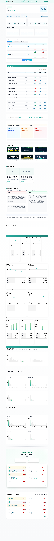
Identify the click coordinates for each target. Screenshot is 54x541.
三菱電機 (12, 466)
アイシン (32, 477)
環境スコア (32, 1)
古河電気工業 (13, 480)
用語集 (36, 1)
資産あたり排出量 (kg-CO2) (24, 41)
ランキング (27, 1)
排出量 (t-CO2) (9, 41)
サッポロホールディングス (14, 473)
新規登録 (46, 1)
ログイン (43, 1)
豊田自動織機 (13, 477)
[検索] (39, 1)
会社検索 (23, 1)
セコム (32, 470)
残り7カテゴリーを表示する (27, 60)
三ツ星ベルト (32, 480)
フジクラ (32, 512)
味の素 (32, 466)
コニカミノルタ (13, 470)
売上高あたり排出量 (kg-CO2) (16, 41)
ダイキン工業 (32, 473)
